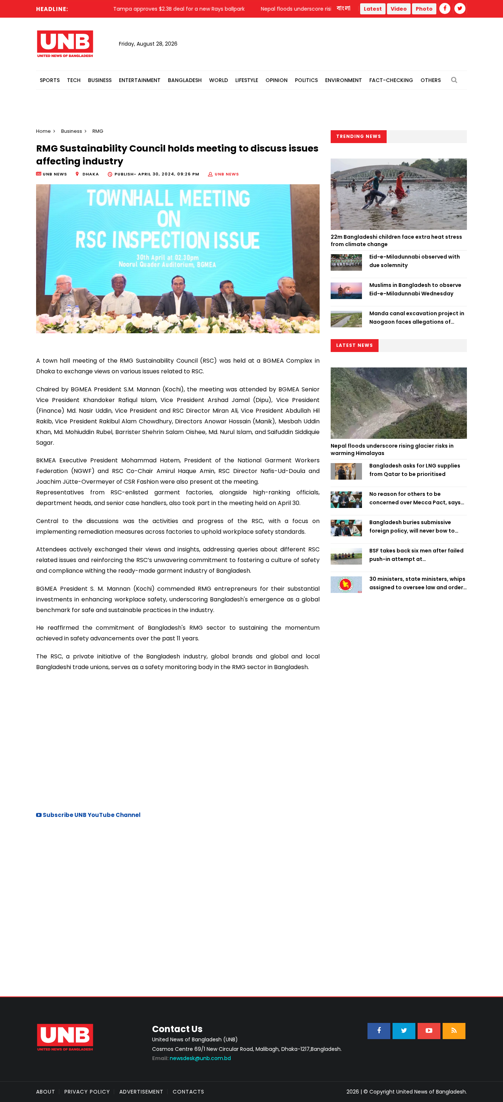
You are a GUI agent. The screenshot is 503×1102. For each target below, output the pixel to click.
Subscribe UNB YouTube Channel (91, 815)
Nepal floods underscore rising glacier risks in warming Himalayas (392, 449)
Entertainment (140, 80)
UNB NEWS (227, 174)
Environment (343, 80)
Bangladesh (185, 80)
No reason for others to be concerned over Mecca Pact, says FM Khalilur (415, 498)
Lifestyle (246, 80)
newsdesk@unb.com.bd (191, 1058)
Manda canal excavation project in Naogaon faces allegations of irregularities (416, 318)
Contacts (188, 1091)
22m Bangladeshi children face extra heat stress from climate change (396, 240)
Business (100, 80)
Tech (74, 80)
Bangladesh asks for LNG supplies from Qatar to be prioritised (414, 469)
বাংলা (344, 8)
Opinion (276, 80)
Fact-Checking (391, 80)
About (45, 1091)
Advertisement (141, 1091)
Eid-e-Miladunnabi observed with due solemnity (414, 261)
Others (431, 80)
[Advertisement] (178, 740)
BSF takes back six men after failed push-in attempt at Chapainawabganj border (416, 555)
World (218, 80)
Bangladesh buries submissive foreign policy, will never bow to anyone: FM (412, 527)
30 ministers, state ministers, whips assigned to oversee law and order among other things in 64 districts (417, 583)
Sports (50, 80)
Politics (306, 80)
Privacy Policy (87, 1091)
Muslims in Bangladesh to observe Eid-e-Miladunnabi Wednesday (415, 289)
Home (43, 131)
